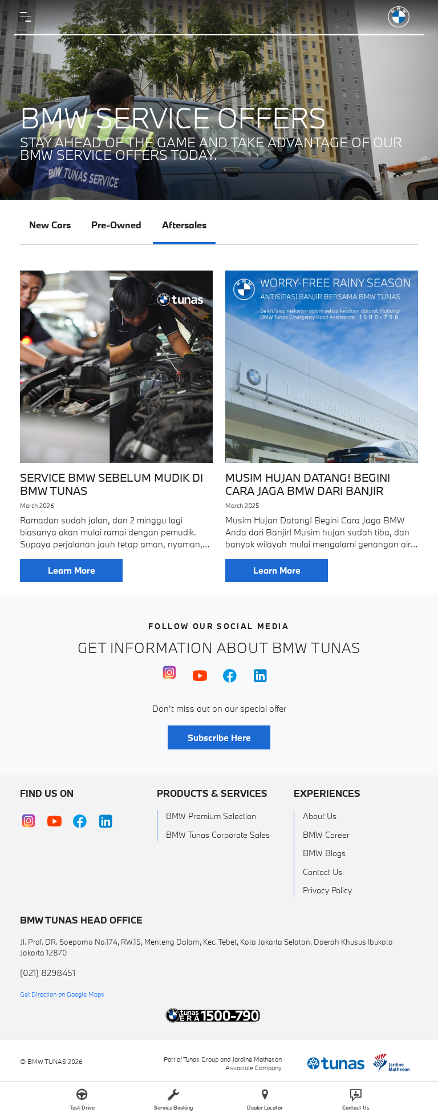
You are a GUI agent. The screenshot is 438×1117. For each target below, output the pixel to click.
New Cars (50, 225)
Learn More (71, 570)
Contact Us (322, 871)
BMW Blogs (324, 853)
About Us (319, 815)
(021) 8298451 (47, 972)
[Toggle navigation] (28, 17)
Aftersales (184, 225)
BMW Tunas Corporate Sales (218, 834)
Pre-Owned (116, 225)
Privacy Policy (327, 890)
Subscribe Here (219, 737)
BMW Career (326, 834)
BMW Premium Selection (211, 815)
